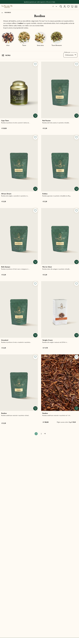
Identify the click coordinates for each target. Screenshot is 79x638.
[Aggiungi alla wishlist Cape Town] (35, 64)
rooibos (25, 28)
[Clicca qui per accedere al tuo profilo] (64, 6)
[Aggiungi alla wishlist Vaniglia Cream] (76, 284)
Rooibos (8, 12)
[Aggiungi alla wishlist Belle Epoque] (35, 210)
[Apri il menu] (76, 6)
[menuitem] (54, 6)
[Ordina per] (70, 55)
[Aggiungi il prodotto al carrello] (35, 116)
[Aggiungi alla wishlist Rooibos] (35, 357)
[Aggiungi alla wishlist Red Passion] (76, 64)
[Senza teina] (40, 38)
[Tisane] (24, 38)
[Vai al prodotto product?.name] (19, 90)
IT (53, 6)
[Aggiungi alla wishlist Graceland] (35, 284)
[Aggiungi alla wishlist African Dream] (35, 137)
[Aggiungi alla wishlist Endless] (76, 137)
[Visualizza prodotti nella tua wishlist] (68, 6)
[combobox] (70, 54)
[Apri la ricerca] (61, 6)
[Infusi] (8, 38)
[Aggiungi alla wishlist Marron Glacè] (76, 210)
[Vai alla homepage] (7, 6)
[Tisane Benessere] (56, 38)
